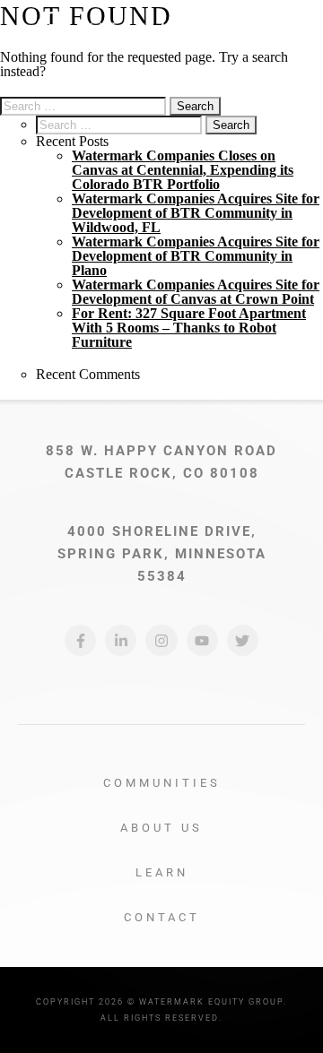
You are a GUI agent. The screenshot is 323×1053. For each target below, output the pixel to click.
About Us (161, 827)
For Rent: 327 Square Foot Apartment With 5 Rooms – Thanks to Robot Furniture (189, 328)
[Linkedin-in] (120, 640)
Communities (162, 783)
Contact (162, 917)
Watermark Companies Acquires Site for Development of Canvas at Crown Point (195, 291)
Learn (161, 872)
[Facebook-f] (80, 640)
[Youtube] (202, 640)
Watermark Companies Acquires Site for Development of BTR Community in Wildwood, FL (195, 213)
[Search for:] (85, 105)
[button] (286, 30)
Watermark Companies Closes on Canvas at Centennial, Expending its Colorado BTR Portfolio (182, 170)
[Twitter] (242, 640)
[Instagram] (161, 640)
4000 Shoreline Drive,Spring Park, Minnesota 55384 (161, 553)
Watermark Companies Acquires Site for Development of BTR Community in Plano (195, 256)
